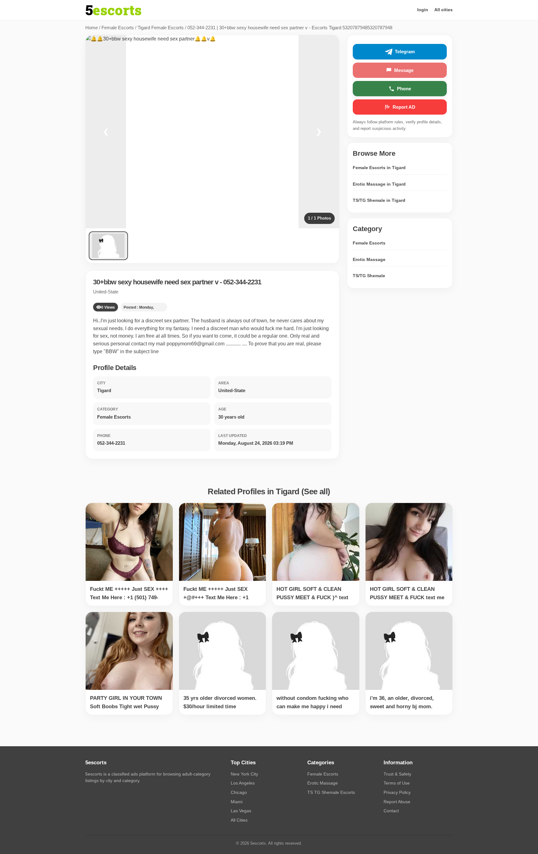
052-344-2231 (242, 282)
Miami (237, 801)
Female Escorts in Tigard (379, 167)
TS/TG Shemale (369, 275)
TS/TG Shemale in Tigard (379, 200)
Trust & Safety (397, 773)
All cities (443, 9)
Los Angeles (243, 782)
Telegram (405, 52)
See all (316, 491)
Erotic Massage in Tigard (379, 184)
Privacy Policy (397, 792)
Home (91, 27)
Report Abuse (397, 801)
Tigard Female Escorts (161, 27)
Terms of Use (397, 782)
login (422, 9)
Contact (391, 810)
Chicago (239, 792)
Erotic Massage (369, 259)
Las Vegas (241, 810)
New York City (244, 773)
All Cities (239, 820)
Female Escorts (117, 27)
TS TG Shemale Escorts (331, 792)
